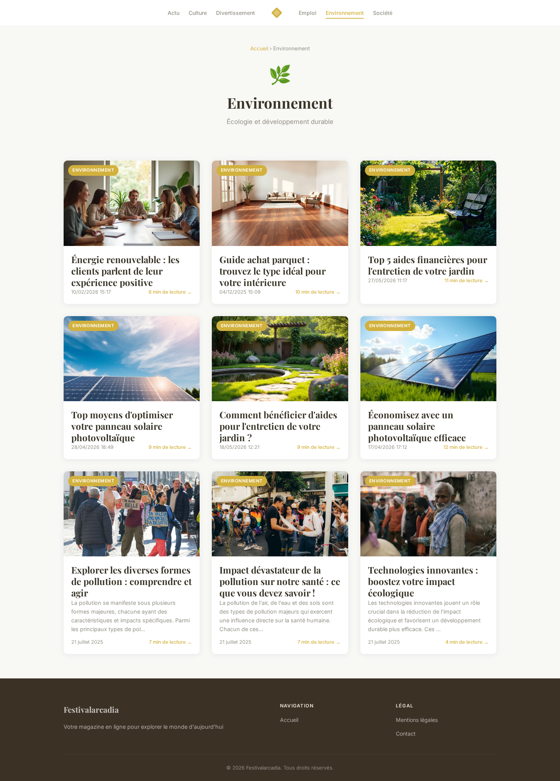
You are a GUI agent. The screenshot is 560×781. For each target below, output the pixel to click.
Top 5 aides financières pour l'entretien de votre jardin (427, 265)
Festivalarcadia (91, 709)
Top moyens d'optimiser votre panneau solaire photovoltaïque (122, 426)
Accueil (259, 48)
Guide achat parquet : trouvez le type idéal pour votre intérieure (272, 270)
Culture (198, 13)
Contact (406, 733)
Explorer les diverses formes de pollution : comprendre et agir (131, 581)
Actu (173, 13)
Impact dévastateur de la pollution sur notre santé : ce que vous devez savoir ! (279, 581)
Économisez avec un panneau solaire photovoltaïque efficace (417, 426)
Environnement (345, 13)
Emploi (308, 13)
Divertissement (235, 13)
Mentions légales (417, 720)
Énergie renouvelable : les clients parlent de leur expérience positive (125, 270)
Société (382, 13)
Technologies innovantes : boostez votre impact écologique (423, 581)
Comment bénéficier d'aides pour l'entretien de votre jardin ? (278, 426)
